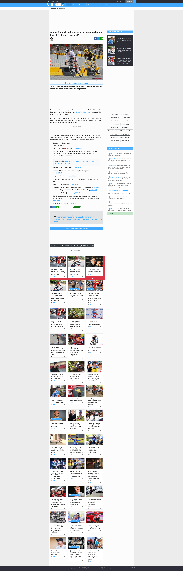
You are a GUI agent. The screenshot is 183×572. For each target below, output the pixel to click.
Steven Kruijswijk (115, 124)
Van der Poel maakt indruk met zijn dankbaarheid (57, 552)
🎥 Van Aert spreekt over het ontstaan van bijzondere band (57, 376)
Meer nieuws (76, 250)
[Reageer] (64, 276)
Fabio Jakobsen (115, 134)
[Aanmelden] (71, 245)
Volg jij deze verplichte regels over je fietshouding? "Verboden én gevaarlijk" (94, 502)
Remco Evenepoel (124, 137)
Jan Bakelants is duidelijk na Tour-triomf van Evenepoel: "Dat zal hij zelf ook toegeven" (120, 203)
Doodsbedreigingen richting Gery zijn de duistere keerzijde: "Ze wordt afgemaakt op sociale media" (119, 160)
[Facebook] (111, 1)
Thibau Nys (111, 131)
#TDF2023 (93, 190)
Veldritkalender (61, 8)
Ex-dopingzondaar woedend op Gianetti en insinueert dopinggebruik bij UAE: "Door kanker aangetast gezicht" (119, 185)
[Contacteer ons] (120, 1)
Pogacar (96, 188)
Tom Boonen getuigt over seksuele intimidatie (57, 424)
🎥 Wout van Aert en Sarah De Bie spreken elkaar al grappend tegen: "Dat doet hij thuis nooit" (76, 554)
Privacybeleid (96, 567)
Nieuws (69, 5)
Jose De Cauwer (115, 140)
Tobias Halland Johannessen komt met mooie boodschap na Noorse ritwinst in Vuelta (58, 350)
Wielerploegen (100, 5)
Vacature (102, 567)
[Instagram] (117, 1)
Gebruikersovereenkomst (77, 569)
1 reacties (65, 39)
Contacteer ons (82, 567)
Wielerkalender (52, 8)
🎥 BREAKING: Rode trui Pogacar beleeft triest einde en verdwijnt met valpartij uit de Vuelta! (57, 297)
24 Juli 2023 (57, 39)
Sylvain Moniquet (125, 127)
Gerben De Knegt (115, 121)
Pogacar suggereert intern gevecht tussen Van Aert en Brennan (94, 526)
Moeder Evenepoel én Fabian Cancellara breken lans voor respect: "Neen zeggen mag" (119, 192)
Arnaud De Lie (125, 121)
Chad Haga (129, 131)
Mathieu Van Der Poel (116, 117)
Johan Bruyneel (125, 140)
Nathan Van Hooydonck (83, 112)
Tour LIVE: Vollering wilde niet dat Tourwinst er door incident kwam (119, 172)
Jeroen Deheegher (59, 38)
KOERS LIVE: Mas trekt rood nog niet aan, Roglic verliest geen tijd (94, 322)
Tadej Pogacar (76, 245)
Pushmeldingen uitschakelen (105, 569)
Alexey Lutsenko (125, 134)
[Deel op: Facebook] (95, 38)
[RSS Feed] (123, 1)
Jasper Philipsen (120, 131)
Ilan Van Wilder (114, 127)
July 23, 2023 (78, 148)
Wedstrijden (91, 5)
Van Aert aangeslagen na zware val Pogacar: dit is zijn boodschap (72, 217)
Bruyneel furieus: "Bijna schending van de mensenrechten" (118, 197)
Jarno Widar (127, 117)
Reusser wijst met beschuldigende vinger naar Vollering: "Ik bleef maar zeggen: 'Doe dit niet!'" (120, 178)
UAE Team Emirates (64, 245)
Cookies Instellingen (91, 569)
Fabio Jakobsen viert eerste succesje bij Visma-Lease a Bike (57, 400)
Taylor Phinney (114, 137)
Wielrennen (82, 5)
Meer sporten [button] (55, 1)
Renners (108, 5)
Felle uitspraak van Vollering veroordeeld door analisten (119, 154)
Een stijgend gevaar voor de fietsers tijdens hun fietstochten (76, 295)
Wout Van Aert (115, 114)
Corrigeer (100, 207)
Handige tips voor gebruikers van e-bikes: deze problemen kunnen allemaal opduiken (58, 528)
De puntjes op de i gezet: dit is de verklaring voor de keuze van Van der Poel (75, 324)
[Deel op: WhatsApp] (101, 38)
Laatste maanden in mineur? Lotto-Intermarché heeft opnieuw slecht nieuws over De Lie (58, 502)
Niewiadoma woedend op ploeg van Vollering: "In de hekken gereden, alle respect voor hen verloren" (119, 167)
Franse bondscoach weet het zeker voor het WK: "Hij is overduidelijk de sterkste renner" (57, 475)
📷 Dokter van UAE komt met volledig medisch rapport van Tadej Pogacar (74, 216)
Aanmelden (129, 1)
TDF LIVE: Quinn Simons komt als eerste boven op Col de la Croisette (119, 209)
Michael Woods (125, 124)
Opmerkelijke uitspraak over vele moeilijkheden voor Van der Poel (94, 348)
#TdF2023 (59, 173)
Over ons (89, 567)
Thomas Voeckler (120, 144)
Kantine (75, 5)
